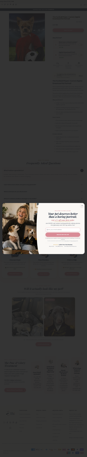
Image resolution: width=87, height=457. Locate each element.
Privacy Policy (67, 240)
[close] (82, 205)
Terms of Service (73, 240)
